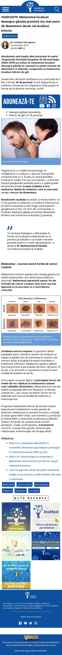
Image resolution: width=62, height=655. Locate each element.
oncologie (34, 490)
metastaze (20, 490)
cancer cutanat (24, 484)
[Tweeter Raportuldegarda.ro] (31, 623)
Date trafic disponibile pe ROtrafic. (31, 650)
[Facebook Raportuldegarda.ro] (21, 623)
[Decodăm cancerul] (46, 517)
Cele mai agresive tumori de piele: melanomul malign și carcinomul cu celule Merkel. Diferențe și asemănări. (35, 474)
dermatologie (41, 484)
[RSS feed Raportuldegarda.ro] (21, 630)
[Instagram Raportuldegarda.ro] (36, 623)
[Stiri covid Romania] (16, 517)
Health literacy (10, 35)
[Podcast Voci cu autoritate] (46, 546)
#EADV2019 (8, 484)
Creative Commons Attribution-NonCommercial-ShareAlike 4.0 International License (33, 644)
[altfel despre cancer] (16, 546)
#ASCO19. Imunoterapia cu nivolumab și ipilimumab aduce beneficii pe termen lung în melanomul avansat (33, 461)
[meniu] (6, 10)
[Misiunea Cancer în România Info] (16, 575)
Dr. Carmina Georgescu (22, 42)
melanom (7, 490)
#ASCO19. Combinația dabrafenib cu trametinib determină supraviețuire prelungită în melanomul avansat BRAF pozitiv (34, 448)
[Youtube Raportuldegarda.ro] (26, 623)
